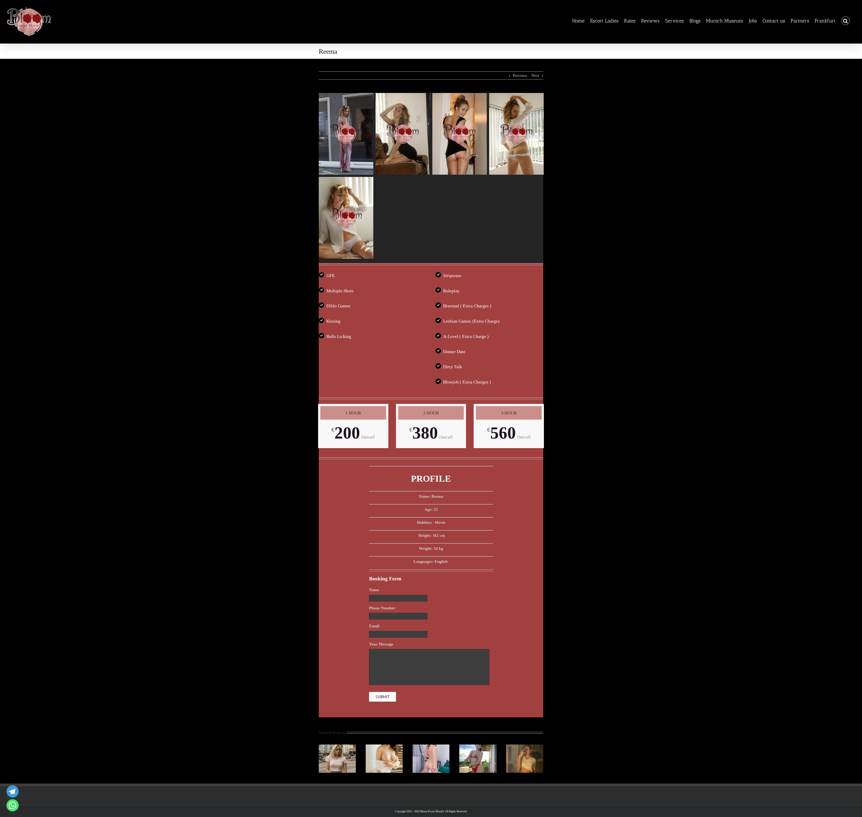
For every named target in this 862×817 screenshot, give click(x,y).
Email (376, 626)
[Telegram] (13, 791)
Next (535, 75)
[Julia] (431, 746)
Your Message (383, 644)
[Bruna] (477, 746)
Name (376, 590)
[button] (845, 21)
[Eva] (337, 746)
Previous (520, 75)
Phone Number (382, 608)
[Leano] (524, 746)
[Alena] (384, 746)
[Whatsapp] (13, 805)
